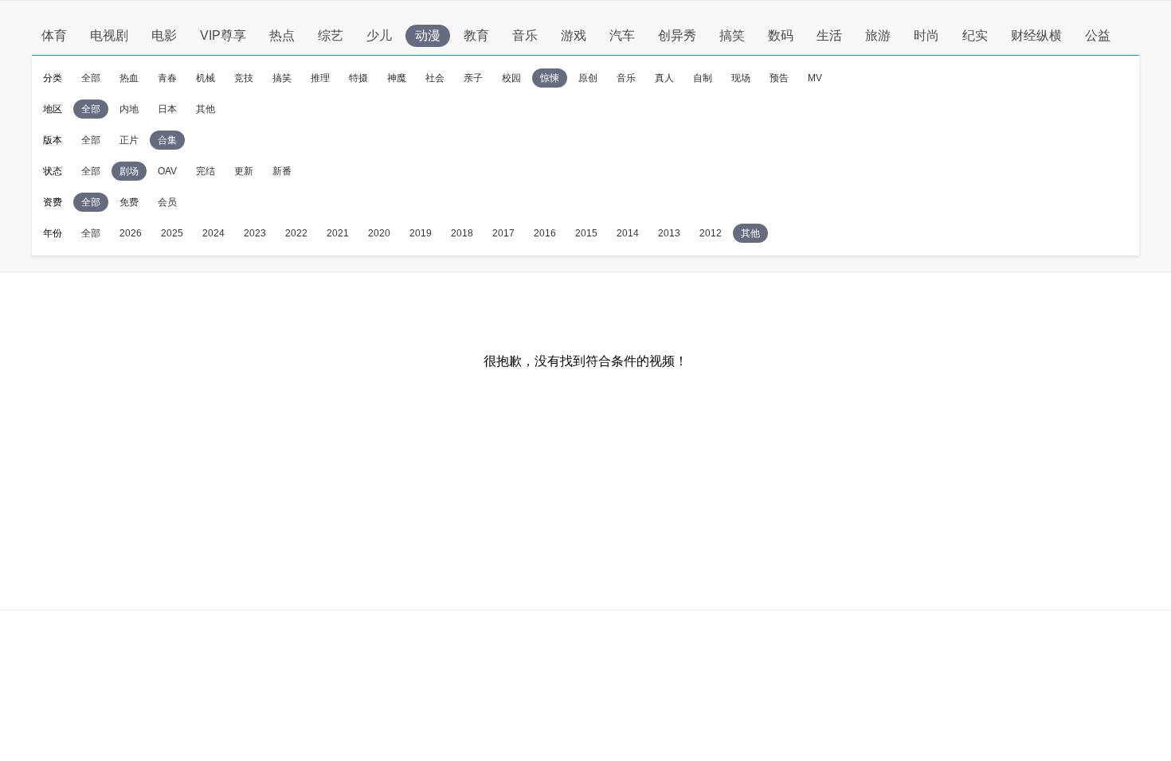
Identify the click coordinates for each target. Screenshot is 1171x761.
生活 (829, 35)
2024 (213, 233)
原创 (587, 78)
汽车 (622, 35)
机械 (205, 78)
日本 (167, 109)
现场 (740, 78)
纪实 (975, 35)
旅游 (878, 35)
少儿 (379, 35)
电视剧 (109, 35)
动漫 (428, 35)
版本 (52, 140)
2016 (545, 233)
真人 (664, 78)
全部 (90, 78)
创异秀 (677, 35)
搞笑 (732, 35)
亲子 (473, 78)
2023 (255, 233)
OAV (167, 171)
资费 (52, 202)
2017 (503, 233)
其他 (205, 109)
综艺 (330, 35)
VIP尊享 (223, 35)
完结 (205, 171)
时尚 (926, 35)
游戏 (573, 35)
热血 (129, 78)
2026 (130, 233)
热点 (282, 35)
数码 (780, 35)
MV (815, 78)
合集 (167, 140)
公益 (1097, 35)
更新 (243, 171)
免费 (129, 202)
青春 (167, 78)
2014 (628, 233)
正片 (129, 140)
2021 (338, 233)
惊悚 (549, 78)
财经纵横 (1036, 35)
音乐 (525, 35)
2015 (586, 233)
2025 (172, 233)
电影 (164, 35)
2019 (420, 233)
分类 (52, 78)
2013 (669, 233)
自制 (702, 78)
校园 (511, 78)
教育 (476, 35)
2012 (710, 233)
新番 (282, 171)
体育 (54, 35)
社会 (435, 78)
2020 (379, 233)
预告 (779, 78)
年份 (52, 233)
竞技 (243, 78)
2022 (296, 233)
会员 (167, 202)
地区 (52, 109)
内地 (129, 109)
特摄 (358, 78)
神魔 (396, 78)
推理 (320, 78)
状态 (52, 171)
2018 (462, 233)
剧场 (129, 171)
